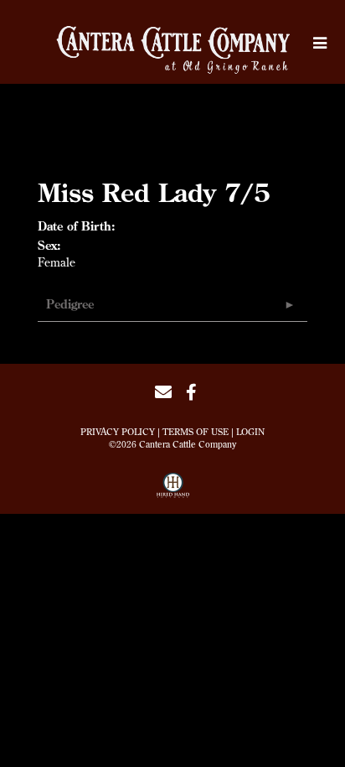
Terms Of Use (195, 432)
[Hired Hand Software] (173, 491)
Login (250, 432)
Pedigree (70, 304)
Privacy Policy (117, 432)
